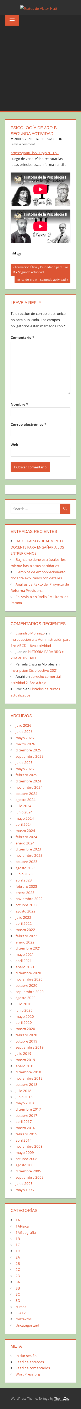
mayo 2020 (25, 1016)
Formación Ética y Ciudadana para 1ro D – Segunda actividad (40, 269)
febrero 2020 (26, 1035)
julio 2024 (23, 805)
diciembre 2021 (28, 948)
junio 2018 (24, 1096)
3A (18, 1282)
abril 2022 (24, 923)
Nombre (19, 404)
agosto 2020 (26, 997)
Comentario (22, 337)
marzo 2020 (25, 1028)
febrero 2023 (26, 886)
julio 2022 (23, 917)
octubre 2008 (26, 1158)
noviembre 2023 (29, 855)
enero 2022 (25, 942)
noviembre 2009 (29, 1146)
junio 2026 (24, 731)
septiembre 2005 (30, 1177)
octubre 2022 (26, 905)
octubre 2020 (26, 985)
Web (14, 444)
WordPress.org (28, 1374)
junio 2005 (24, 1183)
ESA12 (50, 139)
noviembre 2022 (29, 898)
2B (18, 1263)
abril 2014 (24, 1140)
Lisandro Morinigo (30, 633)
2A (18, 1257)
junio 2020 (24, 1010)
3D (18, 1300)
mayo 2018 (25, 1103)
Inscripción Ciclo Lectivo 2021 (34, 670)
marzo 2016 (25, 1127)
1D (18, 1251)
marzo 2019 (25, 1059)
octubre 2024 (26, 793)
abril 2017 (24, 1121)
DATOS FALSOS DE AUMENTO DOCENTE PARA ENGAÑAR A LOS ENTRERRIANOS (37, 547)
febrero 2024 (26, 836)
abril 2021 (24, 960)
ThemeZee (61, 1398)
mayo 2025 (25, 768)
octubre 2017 (26, 1115)
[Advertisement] (40, 68)
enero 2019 (25, 1066)
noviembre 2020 (29, 979)
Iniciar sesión (26, 1355)
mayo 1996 (25, 1189)
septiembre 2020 (30, 991)
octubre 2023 (26, 861)
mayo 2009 (25, 1152)
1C (18, 1244)
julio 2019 (23, 1053)
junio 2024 (24, 812)
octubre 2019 (26, 1041)
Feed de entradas (30, 1361)
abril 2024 (24, 824)
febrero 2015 (26, 1134)
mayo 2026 (25, 737)
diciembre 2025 (28, 750)
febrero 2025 (26, 774)
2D (18, 1275)
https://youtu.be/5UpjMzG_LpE (35, 153)
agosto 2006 (26, 1165)
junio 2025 (24, 762)
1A (18, 1220)
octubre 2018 (26, 1084)
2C (18, 1269)
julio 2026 (23, 725)
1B (18, 1238)
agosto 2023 (26, 867)
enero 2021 (25, 967)
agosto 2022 (26, 911)
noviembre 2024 (29, 787)
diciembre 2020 (28, 973)
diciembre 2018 (28, 1072)
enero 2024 (25, 843)
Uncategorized (27, 1325)
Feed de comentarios (33, 1368)
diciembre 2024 (28, 781)
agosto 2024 (26, 799)
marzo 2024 (25, 830)
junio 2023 (24, 873)
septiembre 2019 (30, 1047)
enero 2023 (25, 892)
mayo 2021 (25, 954)
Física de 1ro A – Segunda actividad (41, 280)
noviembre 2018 (29, 1078)
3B (42, 139)
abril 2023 (24, 880)
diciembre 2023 (28, 849)
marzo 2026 (25, 744)
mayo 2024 (25, 818)
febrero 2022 (26, 936)
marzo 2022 (25, 929)
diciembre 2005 (28, 1171)
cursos (21, 1306)
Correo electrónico (28, 424)
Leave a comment (23, 144)
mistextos (24, 1319)
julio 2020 (23, 1004)
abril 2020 (24, 1022)
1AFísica (22, 1226)
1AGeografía (26, 1232)
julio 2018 (23, 1090)
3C (18, 1294)
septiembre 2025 (30, 756)
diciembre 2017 (28, 1109)
